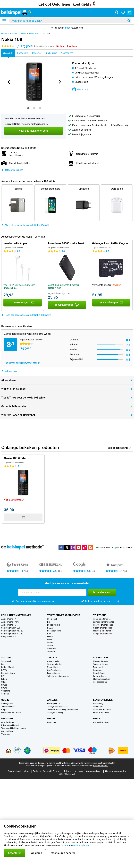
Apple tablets (53, 661)
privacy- (65, 845)
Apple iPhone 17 (8, 619)
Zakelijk (52, 700)
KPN (49, 634)
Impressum (79, 771)
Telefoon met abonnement (63, 615)
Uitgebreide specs (14, 170)
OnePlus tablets (54, 670)
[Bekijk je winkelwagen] (129, 12)
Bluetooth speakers (101, 679)
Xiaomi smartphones (102, 628)
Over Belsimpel (7, 722)
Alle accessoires (100, 682)
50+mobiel (52, 619)
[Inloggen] (116, 12)
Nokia (23, 33)
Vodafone (51, 648)
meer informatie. (100, 766)
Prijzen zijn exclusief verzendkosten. (100, 763)
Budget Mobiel (53, 625)
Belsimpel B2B (53, 704)
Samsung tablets (54, 664)
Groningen (51, 722)
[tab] (28, 108)
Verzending (98, 704)
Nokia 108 (33, 33)
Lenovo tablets (53, 673)
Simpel (50, 642)
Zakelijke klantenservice (57, 706)
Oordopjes (97, 670)
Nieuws (27, 771)
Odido (49, 640)
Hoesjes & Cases (100, 661)
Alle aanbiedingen (101, 722)
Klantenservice (103, 700)
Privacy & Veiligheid (10, 725)
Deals (96, 718)
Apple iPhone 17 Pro (10, 622)
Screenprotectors (100, 664)
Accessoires (100, 657)
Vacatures (5, 734)
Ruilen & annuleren (101, 712)
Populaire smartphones (16, 615)
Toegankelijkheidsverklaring (13, 728)
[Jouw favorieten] (123, 12)
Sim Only (6, 657)
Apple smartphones (101, 619)
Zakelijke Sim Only (55, 712)
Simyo (50, 645)
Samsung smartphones (103, 622)
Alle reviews (11, 371)
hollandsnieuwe (54, 631)
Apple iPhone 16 (8, 625)
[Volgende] (59, 82)
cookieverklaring (80, 845)
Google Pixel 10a (8, 637)
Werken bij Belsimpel (52, 771)
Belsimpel (7, 718)
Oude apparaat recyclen (11, 712)
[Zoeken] (128, 20)
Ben (48, 622)
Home (4, 33)
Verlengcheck (7, 704)
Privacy (67, 771)
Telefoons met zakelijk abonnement (62, 709)
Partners (37, 771)
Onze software (7, 731)
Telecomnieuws (8, 706)
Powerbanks (98, 667)
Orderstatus (98, 706)
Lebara (50, 637)
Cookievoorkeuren (94, 771)
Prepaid (4, 709)
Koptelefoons (99, 673)
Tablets (52, 657)
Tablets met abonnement (58, 676)
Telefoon (13, 33)
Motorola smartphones (103, 631)
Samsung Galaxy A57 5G (12, 631)
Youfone (51, 651)
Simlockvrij (82, 89)
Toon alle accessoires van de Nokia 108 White (28, 225)
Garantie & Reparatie (102, 709)
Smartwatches (99, 676)
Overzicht (46, 33)
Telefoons (99, 615)
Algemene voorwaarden (115, 771)
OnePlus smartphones (103, 625)
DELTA (50, 628)
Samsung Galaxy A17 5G (12, 634)
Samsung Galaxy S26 (10, 628)
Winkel (51, 718)
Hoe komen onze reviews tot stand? (22, 363)
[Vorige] (9, 82)
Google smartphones (102, 634)
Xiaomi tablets (53, 667)
